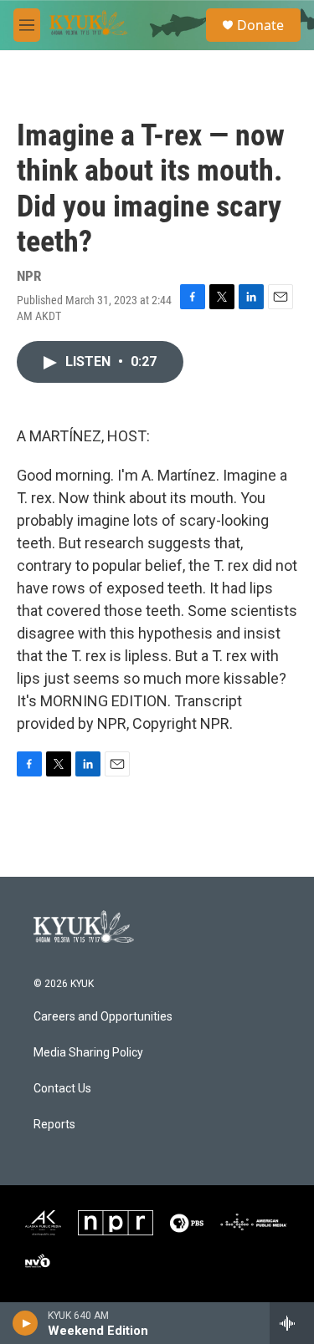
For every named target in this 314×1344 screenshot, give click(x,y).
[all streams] (292, 1323)
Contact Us (62, 1088)
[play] (25, 1323)
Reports (54, 1124)
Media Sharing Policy (88, 1052)
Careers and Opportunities (102, 1017)
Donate (260, 25)
